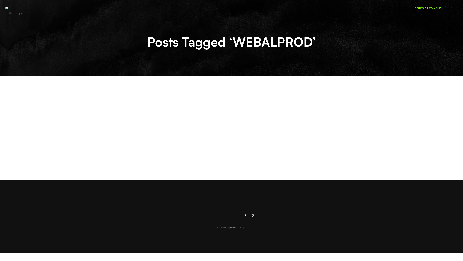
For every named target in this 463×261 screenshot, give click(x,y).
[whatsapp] (231, 215)
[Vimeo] (217, 215)
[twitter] (245, 215)
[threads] (252, 215)
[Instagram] (224, 215)
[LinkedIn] (210, 215)
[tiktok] (238, 215)
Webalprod (228, 227)
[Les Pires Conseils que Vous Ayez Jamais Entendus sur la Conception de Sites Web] (231, 90)
